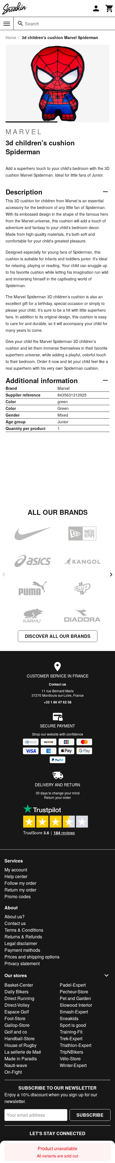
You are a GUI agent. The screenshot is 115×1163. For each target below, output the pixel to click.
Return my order (20, 889)
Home (11, 37)
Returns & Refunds (23, 936)
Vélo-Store (70, 1058)
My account (15, 869)
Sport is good (73, 1025)
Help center (15, 876)
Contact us (57, 684)
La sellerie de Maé (22, 1052)
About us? (14, 916)
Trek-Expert (71, 1038)
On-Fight (13, 1072)
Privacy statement (22, 963)
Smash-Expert (74, 1011)
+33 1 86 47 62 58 (57, 702)
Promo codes (17, 896)
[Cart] (109, 8)
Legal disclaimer (20, 943)
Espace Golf (16, 1011)
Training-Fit (71, 1032)
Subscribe (90, 1115)
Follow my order (20, 883)
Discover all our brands (57, 636)
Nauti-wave (15, 1065)
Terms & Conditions (23, 930)
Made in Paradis (20, 1058)
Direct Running (19, 998)
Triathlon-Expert (75, 1045)
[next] (111, 574)
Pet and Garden (75, 998)
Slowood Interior (76, 1005)
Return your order (57, 797)
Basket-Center (18, 985)
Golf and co (15, 1032)
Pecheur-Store (74, 991)
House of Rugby (20, 1045)
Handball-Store (19, 1038)
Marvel (24, 131)
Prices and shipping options (31, 956)
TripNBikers (71, 1052)
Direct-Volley (17, 1005)
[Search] (20, 23)
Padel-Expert (73, 985)
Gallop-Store (17, 1025)
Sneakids (69, 1018)
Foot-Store (14, 1018)
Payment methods (22, 950)
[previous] (4, 574)
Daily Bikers (16, 991)
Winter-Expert (73, 1065)
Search (32, 23)
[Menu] (6, 23)
